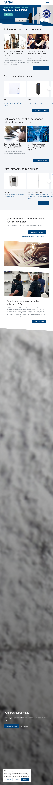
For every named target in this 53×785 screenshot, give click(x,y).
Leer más (6, 34)
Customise (8, 779)
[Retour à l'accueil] (8, 2)
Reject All (17, 779)
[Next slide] (47, 20)
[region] (17, 775)
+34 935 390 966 (25, 726)
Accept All (25, 779)
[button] (42, 20)
